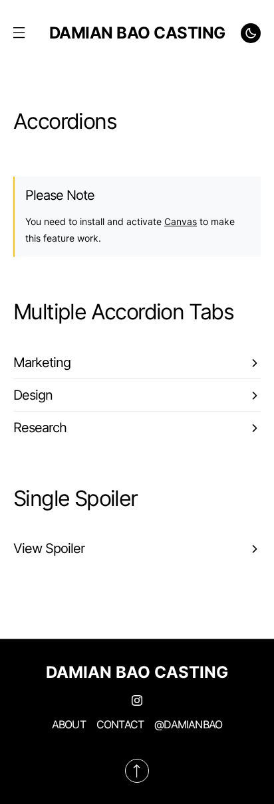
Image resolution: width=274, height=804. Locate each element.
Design (33, 395)
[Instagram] (137, 700)
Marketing (41, 362)
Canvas (180, 221)
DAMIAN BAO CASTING (137, 32)
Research (40, 428)
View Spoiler (48, 548)
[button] (18, 33)
